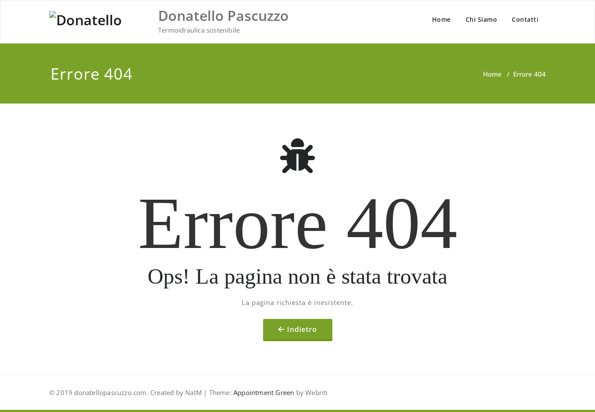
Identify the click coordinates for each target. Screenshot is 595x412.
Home (441, 19)
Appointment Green (263, 392)
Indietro (302, 329)
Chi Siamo (481, 19)
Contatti (525, 19)
